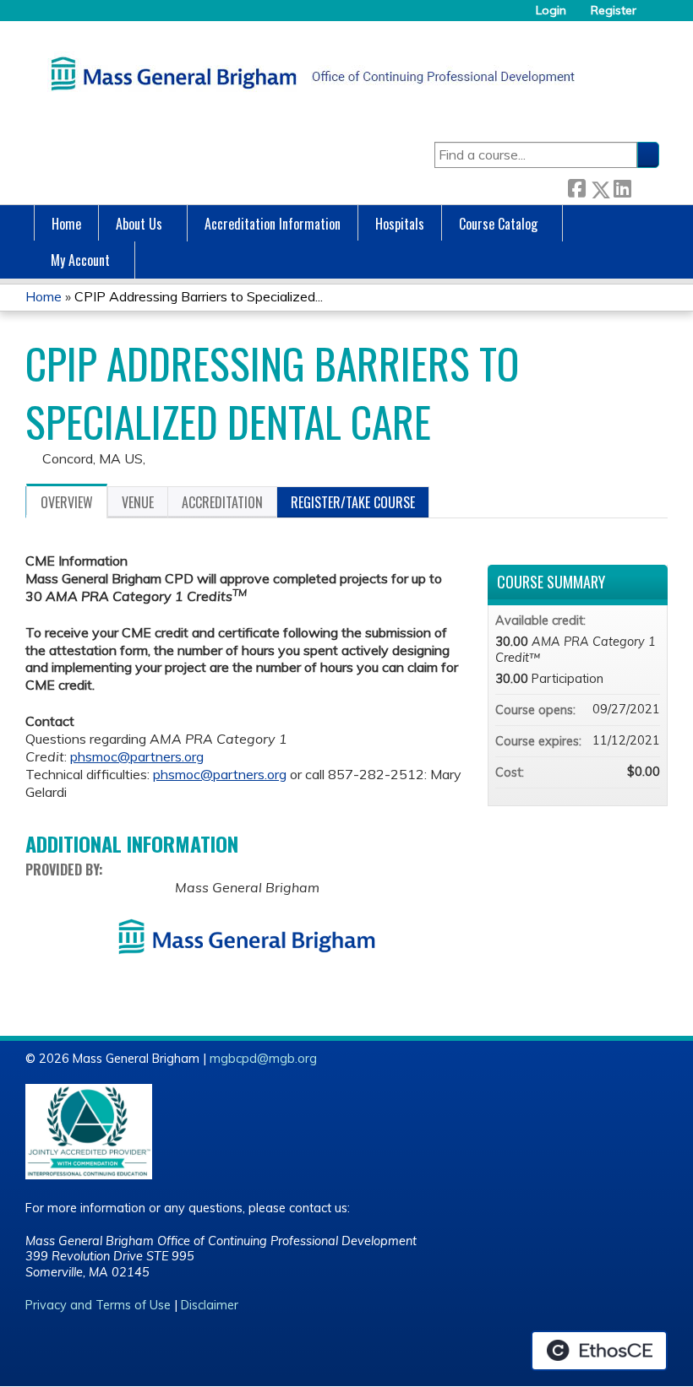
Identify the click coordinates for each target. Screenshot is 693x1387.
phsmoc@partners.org (137, 756)
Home (66, 224)
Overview (67, 502)
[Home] (308, 73)
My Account (80, 260)
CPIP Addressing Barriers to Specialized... (198, 296)
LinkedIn (622, 186)
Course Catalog (498, 224)
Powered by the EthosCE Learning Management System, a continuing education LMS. (599, 1350)
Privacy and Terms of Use (98, 1305)
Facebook (576, 186)
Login (551, 10)
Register (613, 10)
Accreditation (222, 502)
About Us (139, 224)
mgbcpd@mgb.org (263, 1058)
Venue (138, 502)
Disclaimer (209, 1305)
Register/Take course (353, 502)
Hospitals (399, 224)
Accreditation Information (273, 224)
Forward (644, 186)
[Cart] (654, 16)
